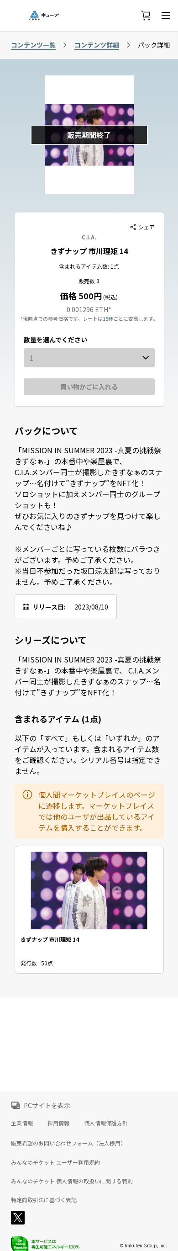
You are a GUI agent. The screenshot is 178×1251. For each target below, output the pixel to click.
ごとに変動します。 (135, 318)
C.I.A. (89, 237)
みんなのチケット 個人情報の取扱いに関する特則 (72, 1181)
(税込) (110, 297)
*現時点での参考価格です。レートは (62, 318)
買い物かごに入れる (89, 386)
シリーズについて (51, 640)
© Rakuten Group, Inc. (143, 1245)
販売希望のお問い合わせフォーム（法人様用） (68, 1143)
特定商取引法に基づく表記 (44, 1199)
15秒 (108, 318)
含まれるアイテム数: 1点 (89, 266)
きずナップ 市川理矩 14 (89, 250)
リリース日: (49, 606)
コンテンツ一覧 (33, 44)
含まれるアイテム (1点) (58, 719)
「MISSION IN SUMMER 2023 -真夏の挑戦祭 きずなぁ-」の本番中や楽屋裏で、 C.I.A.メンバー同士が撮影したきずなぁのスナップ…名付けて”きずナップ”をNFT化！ (88, 676)
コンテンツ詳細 (96, 44)
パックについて (46, 430)
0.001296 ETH (87, 309)
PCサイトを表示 (47, 1105)
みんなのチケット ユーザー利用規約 (55, 1162)
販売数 (87, 281)
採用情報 (58, 1123)
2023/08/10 (91, 606)
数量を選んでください (55, 339)
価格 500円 (81, 296)
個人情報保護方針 (106, 1123)
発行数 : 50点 (37, 963)
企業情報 (22, 1123)
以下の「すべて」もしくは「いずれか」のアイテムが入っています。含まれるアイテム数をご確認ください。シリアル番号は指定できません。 (88, 754)
